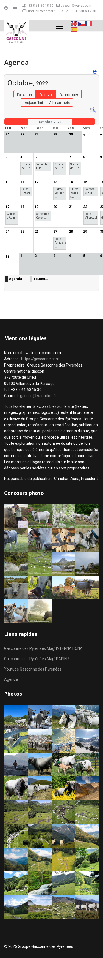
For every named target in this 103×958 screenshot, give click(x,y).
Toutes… (41, 279)
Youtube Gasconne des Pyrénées (33, 669)
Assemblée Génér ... (43, 215)
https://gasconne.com (40, 359)
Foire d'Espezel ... (91, 217)
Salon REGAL (26, 191)
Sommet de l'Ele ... (27, 168)
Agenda (15, 279)
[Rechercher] (93, 110)
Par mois (45, 94)
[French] (88, 23)
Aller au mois (59, 103)
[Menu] (59, 27)
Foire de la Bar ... (90, 191)
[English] (74, 23)
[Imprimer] (95, 72)
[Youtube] (15, 8)
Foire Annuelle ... (60, 242)
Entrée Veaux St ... (60, 193)
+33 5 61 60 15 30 (40, 5)
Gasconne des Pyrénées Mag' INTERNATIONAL (44, 648)
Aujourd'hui (34, 103)
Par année (24, 94)
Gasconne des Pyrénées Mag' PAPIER (36, 658)
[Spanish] (74, 29)
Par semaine (68, 94)
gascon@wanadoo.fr (75, 5)
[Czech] (81, 23)
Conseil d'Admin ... (12, 217)
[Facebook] (6, 8)
